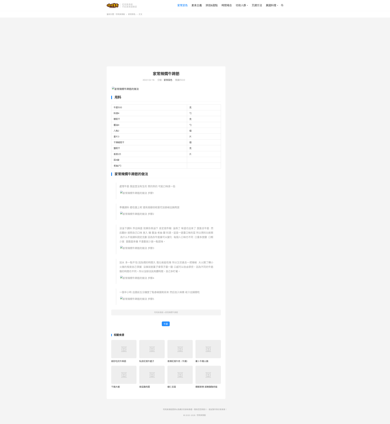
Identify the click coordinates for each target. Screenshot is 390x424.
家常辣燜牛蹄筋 (166, 73)
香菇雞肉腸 (144, 386)
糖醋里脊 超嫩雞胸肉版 (206, 386)
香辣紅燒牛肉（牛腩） (178, 361)
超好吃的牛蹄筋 (118, 361)
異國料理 (271, 5)
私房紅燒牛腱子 (146, 361)
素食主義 (196, 5)
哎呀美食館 (113, 5)
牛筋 (166, 324)
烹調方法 (257, 5)
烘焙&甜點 (212, 5)
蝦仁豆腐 (171, 386)
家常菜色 (182, 5)
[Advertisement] (195, 42)
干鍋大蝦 (115, 386)
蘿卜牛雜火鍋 (201, 361)
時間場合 (227, 5)
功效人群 (241, 5)
